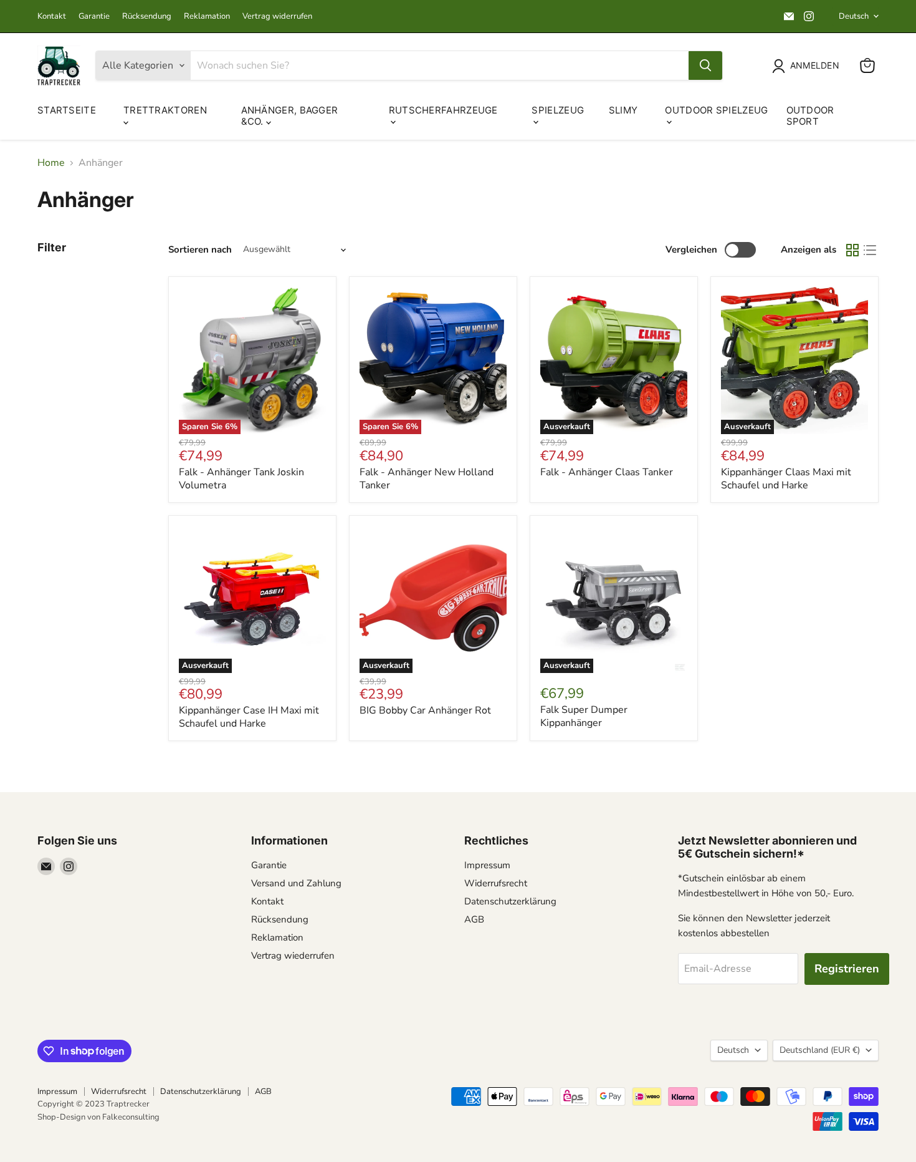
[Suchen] (705, 65)
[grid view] (852, 250)
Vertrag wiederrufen (293, 955)
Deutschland (820, 1050)
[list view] (870, 250)
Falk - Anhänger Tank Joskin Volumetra (241, 478)
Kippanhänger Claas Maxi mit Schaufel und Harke (786, 478)
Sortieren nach (200, 250)
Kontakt (51, 16)
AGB (474, 919)
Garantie (94, 16)
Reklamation (207, 16)
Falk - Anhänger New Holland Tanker (427, 478)
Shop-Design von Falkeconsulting (98, 1117)
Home (51, 162)
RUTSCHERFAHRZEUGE (443, 110)
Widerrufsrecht (495, 883)
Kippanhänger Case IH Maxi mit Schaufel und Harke (249, 717)
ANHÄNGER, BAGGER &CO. (289, 115)
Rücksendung (146, 16)
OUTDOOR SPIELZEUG (716, 110)
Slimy (623, 110)
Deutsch (854, 16)
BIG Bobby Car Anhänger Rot (425, 710)
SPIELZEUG (558, 110)
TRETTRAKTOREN (165, 110)
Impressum (487, 865)
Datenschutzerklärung (510, 901)
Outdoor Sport (810, 115)
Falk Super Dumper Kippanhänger (583, 716)
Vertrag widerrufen (277, 16)
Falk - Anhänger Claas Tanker (606, 472)
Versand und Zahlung (296, 883)
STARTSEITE (66, 110)
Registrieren (846, 968)
